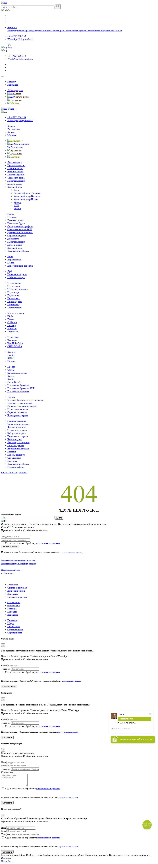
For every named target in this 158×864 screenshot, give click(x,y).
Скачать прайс (9, 686)
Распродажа (13, 129)
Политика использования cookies (18, 563)
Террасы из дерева (17, 430)
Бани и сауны (14, 439)
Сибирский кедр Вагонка (27, 193)
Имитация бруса (16, 223)
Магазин (12, 135)
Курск (39, 30)
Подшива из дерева (17, 436)
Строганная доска (16, 235)
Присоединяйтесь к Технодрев (10, 571)
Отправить (7, 737)
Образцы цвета (15, 629)
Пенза (67, 30)
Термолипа (13, 295)
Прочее (11, 366)
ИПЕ (16, 205)
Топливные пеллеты (18, 391)
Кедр (16, 190)
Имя (3, 762)
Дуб (9, 271)
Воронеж (12, 27)
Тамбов (118, 30)
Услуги (11, 396)
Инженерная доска (17, 274)
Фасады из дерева (16, 427)
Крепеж (11, 351)
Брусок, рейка (14, 183)
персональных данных (48, 543)
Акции (11, 132)
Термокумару (14, 307)
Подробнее (7, 861)
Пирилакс (12, 331)
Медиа (10, 623)
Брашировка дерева (17, 415)
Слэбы (10, 369)
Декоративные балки (18, 250)
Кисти (10, 375)
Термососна (13, 286)
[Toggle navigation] (2, 76)
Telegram (23, 39)
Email (4, 765)
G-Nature (12, 322)
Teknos (11, 319)
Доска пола (13, 238)
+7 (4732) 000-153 (16, 36)
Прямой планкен (16, 165)
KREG (10, 358)
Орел (61, 30)
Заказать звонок (10, 546)
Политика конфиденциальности (18, 560)
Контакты (12, 84)
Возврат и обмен (16, 590)
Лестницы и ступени (18, 442)
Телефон (5, 668)
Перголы (12, 460)
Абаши (17, 208)
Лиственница (14, 162)
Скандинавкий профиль (20, 226)
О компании (13, 602)
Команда (12, 608)
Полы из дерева (15, 445)
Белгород (12, 30)
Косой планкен (15, 168)
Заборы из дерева (16, 433)
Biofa (10, 316)
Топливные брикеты (18, 385)
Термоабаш (13, 304)
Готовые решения (16, 420)
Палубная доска (15, 174)
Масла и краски (15, 313)
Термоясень (13, 298)
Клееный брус (14, 186)
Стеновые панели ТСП (19, 229)
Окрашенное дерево (18, 423)
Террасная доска (16, 177)
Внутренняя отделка (18, 448)
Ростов (73, 30)
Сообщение (7, 772)
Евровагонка (14, 259)
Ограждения (14, 457)
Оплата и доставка (17, 587)
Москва (54, 30)
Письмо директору (17, 596)
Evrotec (11, 355)
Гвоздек (11, 361)
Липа (10, 256)
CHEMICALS (14, 346)
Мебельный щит (16, 180)
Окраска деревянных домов (22, 406)
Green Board (13, 382)
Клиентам (12, 584)
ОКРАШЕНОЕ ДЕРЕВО (14, 472)
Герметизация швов (17, 409)
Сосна (10, 214)
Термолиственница (17, 289)
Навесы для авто (16, 454)
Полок (10, 262)
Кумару (17, 202)
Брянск (21, 30)
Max (30, 39)
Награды (12, 611)
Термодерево (14, 282)
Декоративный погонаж (20, 232)
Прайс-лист (13, 626)
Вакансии (12, 614)
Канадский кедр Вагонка (27, 196)
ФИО (4, 665)
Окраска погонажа (17, 412)
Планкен (12, 217)
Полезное (12, 620)
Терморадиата (14, 301)
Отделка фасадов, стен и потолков (25, 399)
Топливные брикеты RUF (21, 388)
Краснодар (30, 30)
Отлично (6, 858)
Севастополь (92, 30)
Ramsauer (12, 340)
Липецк (46, 30)
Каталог (11, 81)
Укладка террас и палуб (19, 403)
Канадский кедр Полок (26, 199)
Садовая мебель (15, 467)
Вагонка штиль (15, 171)
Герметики (13, 337)
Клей (10, 379)
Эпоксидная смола (17, 372)
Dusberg (11, 325)
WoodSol (12, 328)
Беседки (11, 451)
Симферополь (106, 30)
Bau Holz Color (15, 343)
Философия (13, 605)
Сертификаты (14, 632)
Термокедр (13, 292)
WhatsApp (12, 39)
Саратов (81, 30)
